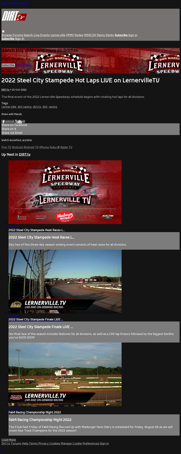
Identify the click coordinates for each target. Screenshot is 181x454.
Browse (7, 35)
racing (53, 107)
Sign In (19, 39)
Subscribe (8, 65)
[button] (3, 31)
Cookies (55, 444)
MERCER (90, 35)
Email (21, 121)
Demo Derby (105, 35)
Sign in (132, 35)
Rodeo (78, 35)
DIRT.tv (5, 89)
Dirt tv (5, 444)
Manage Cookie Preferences (80, 444)
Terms (33, 444)
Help (25, 444)
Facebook (8, 121)
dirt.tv (37, 107)
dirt (45, 107)
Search (29, 35)
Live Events (42, 35)
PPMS (70, 35)
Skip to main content (15, 3)
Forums (18, 35)
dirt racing (24, 107)
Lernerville (58, 35)
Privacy (43, 444)
